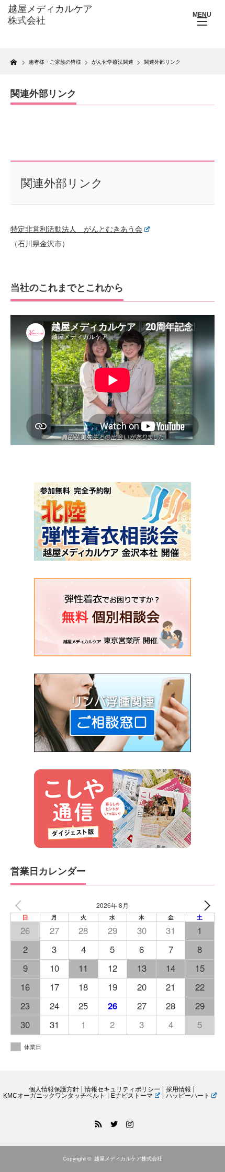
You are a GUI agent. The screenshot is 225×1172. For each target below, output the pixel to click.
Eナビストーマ (132, 1096)
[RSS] (97, 1122)
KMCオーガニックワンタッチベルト (54, 1096)
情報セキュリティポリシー (122, 1089)
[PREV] (20, 906)
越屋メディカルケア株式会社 (128, 1159)
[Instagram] (128, 1122)
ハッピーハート (188, 1096)
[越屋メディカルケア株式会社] (53, 15)
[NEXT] (205, 906)
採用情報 (178, 1089)
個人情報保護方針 (54, 1089)
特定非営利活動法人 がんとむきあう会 (76, 229)
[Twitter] (112, 1122)
